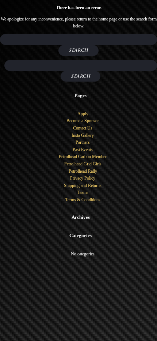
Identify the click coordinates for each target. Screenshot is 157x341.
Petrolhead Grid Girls (83, 164)
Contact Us (82, 128)
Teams (82, 192)
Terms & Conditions (82, 200)
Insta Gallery (83, 135)
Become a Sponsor (82, 121)
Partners (83, 142)
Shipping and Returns (83, 185)
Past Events (83, 149)
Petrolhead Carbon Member (83, 156)
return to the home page (97, 19)
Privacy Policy (82, 178)
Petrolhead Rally (83, 171)
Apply (82, 114)
